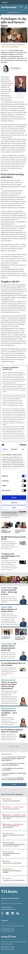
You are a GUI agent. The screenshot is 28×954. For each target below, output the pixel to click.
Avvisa (14, 507)
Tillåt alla (14, 497)
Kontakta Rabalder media (7, 929)
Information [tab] (14, 449)
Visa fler (14, 784)
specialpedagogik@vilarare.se (8, 909)
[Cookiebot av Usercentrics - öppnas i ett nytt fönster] (19, 445)
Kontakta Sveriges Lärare (7, 948)
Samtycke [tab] (5, 449)
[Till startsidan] (5, 1)
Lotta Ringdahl (16, 68)
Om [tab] (23, 449)
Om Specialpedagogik (6, 907)
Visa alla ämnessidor (13, 12)
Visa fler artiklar (14, 746)
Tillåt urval (14, 502)
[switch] (24, 481)
